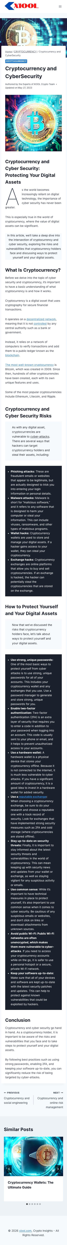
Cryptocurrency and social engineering (17, 1097)
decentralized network (41, 319)
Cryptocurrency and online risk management (50, 1100)
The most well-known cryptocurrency (29, 364)
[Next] (57, 1169)
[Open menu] (60, 6)
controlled (40, 323)
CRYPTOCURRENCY (16, 61)
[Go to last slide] (9, 1169)
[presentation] (33, 1156)
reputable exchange (32, 796)
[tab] (27, 1204)
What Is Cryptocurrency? (33, 270)
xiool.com (25, 1230)
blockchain (12, 355)
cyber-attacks (39, 436)
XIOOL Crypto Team (44, 84)
